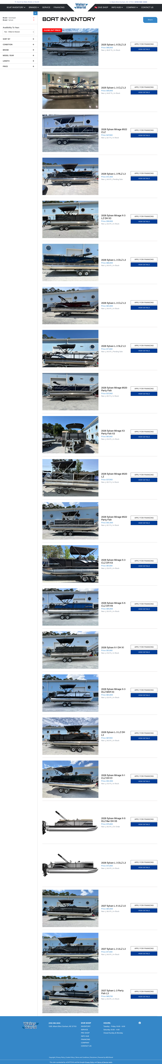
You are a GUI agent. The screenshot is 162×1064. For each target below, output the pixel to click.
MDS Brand (109, 1057)
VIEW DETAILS (144, 49)
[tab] (18, 38)
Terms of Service (102, 1062)
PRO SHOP (85, 1033)
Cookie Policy (70, 1057)
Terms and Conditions (82, 1057)
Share (150, 20)
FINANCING (59, 8)
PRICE (5, 66)
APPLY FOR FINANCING (144, 44)
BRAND (6, 50)
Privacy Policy (60, 1057)
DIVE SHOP (103, 8)
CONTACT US (147, 8)
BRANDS (33, 8)
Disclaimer (93, 1057)
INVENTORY (85, 1026)
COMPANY (131, 8)
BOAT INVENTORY (15, 8)
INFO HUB (116, 8)
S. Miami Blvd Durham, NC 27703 (121, 2)
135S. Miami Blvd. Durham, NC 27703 (62, 1026)
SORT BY (6, 39)
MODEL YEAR (8, 55)
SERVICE (46, 8)
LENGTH (6, 61)
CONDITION (7, 44)
